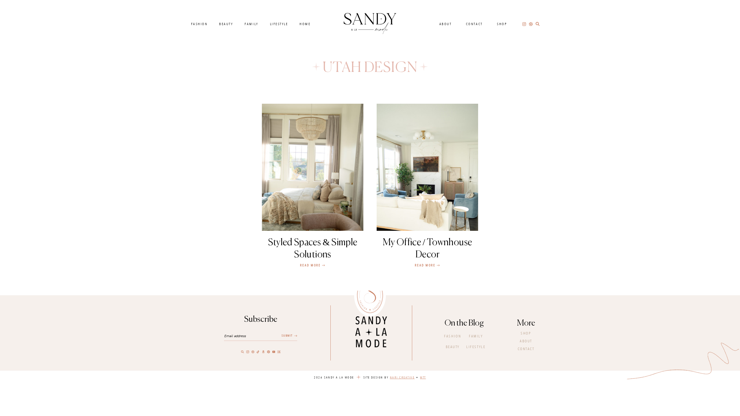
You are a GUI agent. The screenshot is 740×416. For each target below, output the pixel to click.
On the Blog (464, 323)
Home (304, 24)
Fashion (199, 24)
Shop (502, 24)
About (445, 24)
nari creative (402, 378)
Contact (474, 24)
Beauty (226, 24)
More (526, 323)
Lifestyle (279, 24)
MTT (423, 378)
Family (251, 24)
